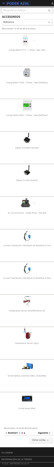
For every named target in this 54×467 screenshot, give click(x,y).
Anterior (11, 433)
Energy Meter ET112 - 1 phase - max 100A (27, 50)
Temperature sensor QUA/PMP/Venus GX (27, 310)
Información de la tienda (16, 459)
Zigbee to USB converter (27, 180)
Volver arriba (40, 440)
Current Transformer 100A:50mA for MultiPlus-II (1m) (27, 245)
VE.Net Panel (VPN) (27, 408)
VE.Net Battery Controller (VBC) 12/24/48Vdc (27, 376)
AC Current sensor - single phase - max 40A (27, 213)
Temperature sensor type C (27, 343)
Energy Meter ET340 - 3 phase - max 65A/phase (27, 82)
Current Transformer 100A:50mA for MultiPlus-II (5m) (27, 278)
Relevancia (27, 22)
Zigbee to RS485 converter (27, 148)
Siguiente (44, 433)
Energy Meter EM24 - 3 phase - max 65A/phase (27, 115)
